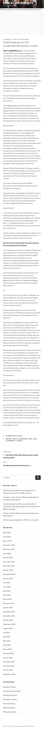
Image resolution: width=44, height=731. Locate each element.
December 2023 (9, 562)
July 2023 (6, 583)
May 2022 (6, 641)
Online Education (9, 708)
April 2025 (7, 537)
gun (35, 439)
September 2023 (9, 574)
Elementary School (14, 436)
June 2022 (7, 637)
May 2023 (6, 591)
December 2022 (9, 612)
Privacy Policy (7, 726)
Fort (31, 439)
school (20, 440)
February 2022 (8, 653)
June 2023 (7, 587)
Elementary (23, 439)
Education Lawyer (9, 687)
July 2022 (6, 632)
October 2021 (8, 670)
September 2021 (9, 674)
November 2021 (9, 666)
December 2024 (9, 545)
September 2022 (9, 624)
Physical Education (10, 712)
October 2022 (8, 620)
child (15, 439)
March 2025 (7, 541)
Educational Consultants (12, 691)
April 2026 (7, 533)
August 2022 (7, 628)
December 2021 (9, 662)
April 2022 (7, 645)
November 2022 (9, 616)
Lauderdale (11, 440)
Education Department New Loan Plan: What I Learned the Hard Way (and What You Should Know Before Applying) (21, 506)
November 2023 (9, 566)
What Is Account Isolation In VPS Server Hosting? (21, 520)
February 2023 (8, 603)
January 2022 (8, 658)
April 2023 (7, 595)
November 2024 (9, 549)
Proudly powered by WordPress (24, 726)
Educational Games (10, 695)
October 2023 (8, 570)
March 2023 (7, 599)
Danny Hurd (24, 39)
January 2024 (8, 558)
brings (9, 439)
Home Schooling (9, 704)
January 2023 (8, 608)
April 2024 (7, 553)
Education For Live (18, 3)
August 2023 (8, 578)
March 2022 (7, 649)
